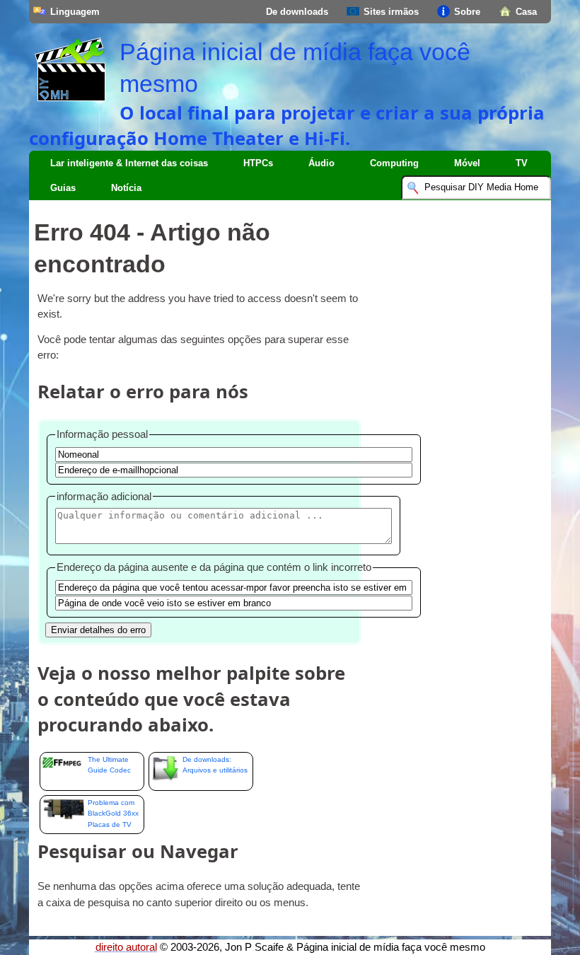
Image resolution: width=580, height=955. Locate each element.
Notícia (126, 188)
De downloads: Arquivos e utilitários (215, 765)
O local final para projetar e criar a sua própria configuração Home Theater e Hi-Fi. (287, 125)
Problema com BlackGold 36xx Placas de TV (113, 813)
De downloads (297, 11)
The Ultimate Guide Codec (109, 765)
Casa (526, 11)
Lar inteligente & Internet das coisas (129, 163)
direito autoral (126, 947)
